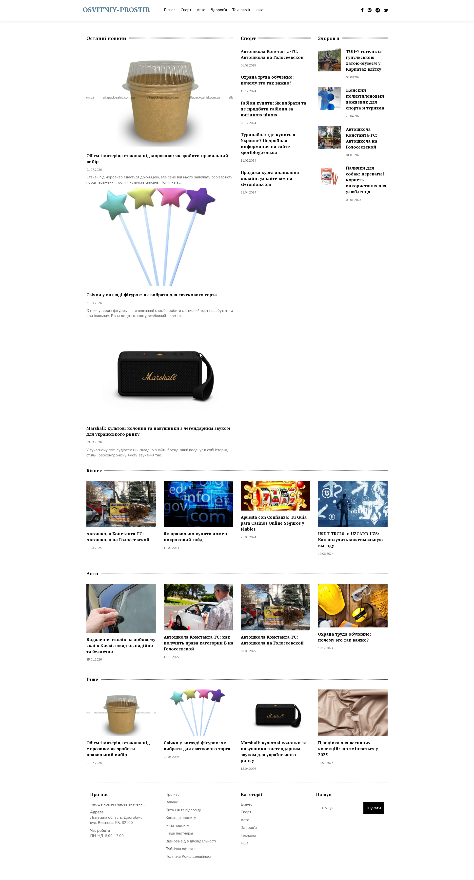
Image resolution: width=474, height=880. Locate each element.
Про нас (172, 794)
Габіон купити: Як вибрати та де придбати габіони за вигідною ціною (273, 109)
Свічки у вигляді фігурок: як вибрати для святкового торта (151, 295)
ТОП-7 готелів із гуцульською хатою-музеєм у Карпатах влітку (363, 60)
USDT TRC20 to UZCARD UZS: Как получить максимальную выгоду (350, 539)
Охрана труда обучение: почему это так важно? (267, 80)
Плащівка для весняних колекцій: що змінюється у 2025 (348, 748)
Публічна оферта (180, 848)
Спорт (186, 9)
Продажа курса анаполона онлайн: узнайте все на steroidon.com (270, 178)
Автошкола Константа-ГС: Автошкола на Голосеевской (272, 54)
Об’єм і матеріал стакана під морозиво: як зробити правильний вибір (118, 748)
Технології (241, 9)
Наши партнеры (179, 833)
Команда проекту (180, 817)
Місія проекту (177, 825)
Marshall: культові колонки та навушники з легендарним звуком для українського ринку (274, 751)
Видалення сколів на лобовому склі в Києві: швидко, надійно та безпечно (120, 645)
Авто (201, 9)
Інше (259, 9)
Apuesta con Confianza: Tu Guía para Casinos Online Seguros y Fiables (274, 523)
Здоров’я (219, 9)
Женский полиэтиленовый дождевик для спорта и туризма (365, 99)
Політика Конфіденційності (188, 856)
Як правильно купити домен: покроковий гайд (196, 536)
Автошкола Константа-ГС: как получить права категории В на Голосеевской (198, 643)
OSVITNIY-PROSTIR (116, 9)
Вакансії (172, 802)
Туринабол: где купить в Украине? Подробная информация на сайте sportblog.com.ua (268, 143)
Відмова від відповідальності (190, 841)
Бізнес (169, 9)
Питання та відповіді (183, 810)
